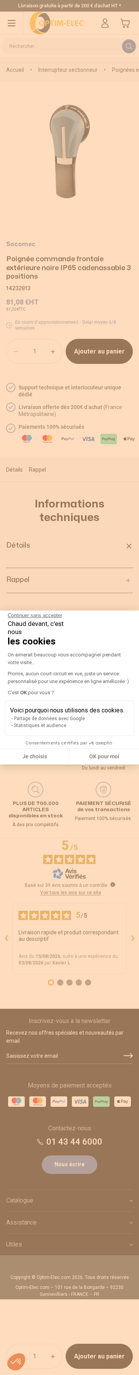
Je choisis (34, 756)
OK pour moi (104, 756)
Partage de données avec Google (49, 718)
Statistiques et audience (40, 725)
